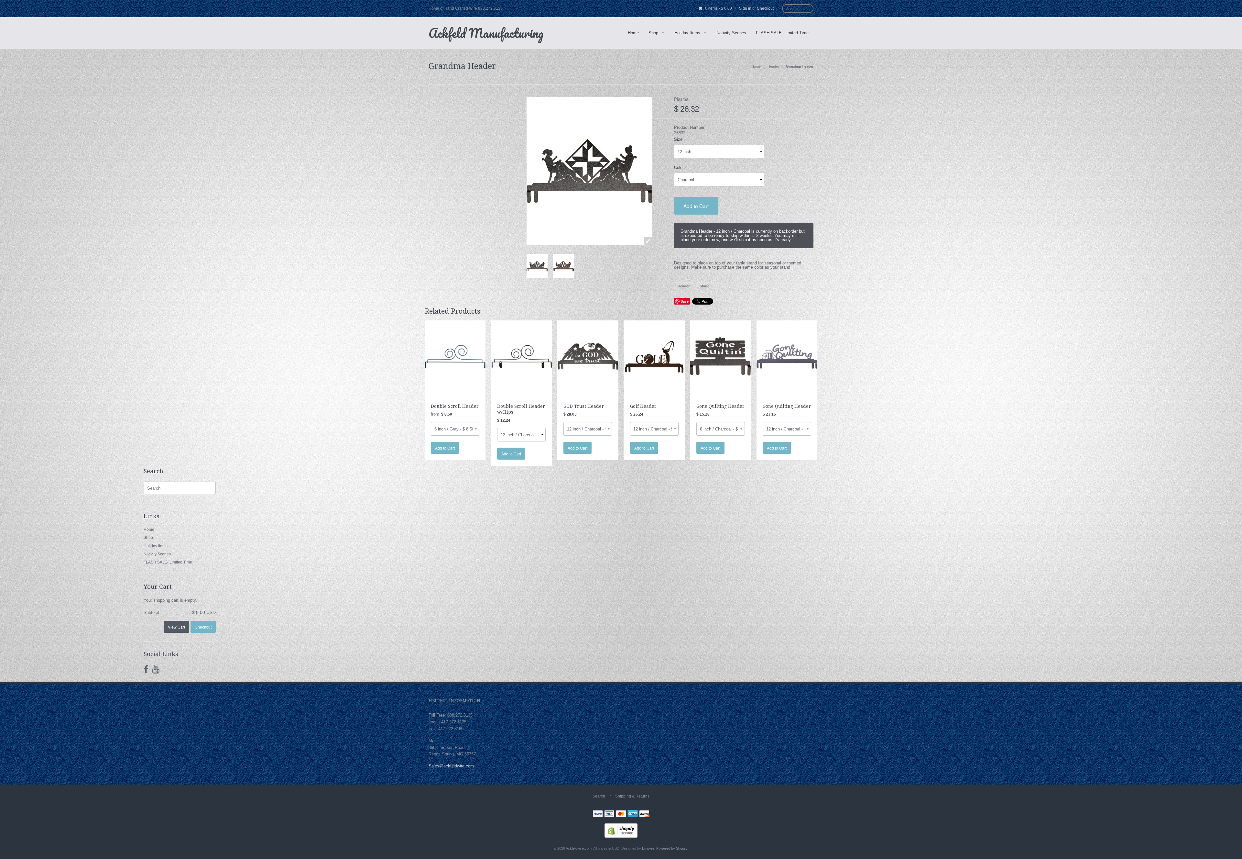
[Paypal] (598, 814)
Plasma (681, 99)
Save (685, 301)
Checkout (765, 8)
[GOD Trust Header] (587, 356)
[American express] (632, 814)
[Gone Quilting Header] (720, 356)
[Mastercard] (621, 814)
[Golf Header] (654, 356)
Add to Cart (696, 205)
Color (679, 167)
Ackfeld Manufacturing (486, 33)
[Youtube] (155, 669)
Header (773, 66)
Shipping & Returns (632, 796)
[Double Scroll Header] (455, 356)
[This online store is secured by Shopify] (621, 830)
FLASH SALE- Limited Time (782, 32)
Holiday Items (687, 32)
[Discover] (644, 814)
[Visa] (609, 814)
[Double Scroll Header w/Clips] (521, 356)
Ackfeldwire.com (579, 848)
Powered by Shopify (671, 848)
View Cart (176, 627)
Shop (653, 32)
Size (678, 139)
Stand (705, 286)
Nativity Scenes (731, 32)
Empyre (648, 848)
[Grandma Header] (537, 266)
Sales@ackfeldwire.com (451, 766)
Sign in (745, 8)
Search (599, 796)
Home (633, 32)
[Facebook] (146, 669)
